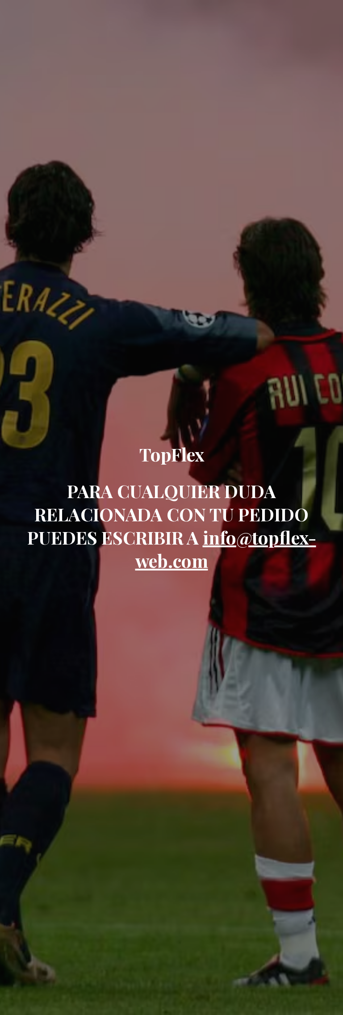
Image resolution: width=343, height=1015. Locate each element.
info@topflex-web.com (225, 548)
